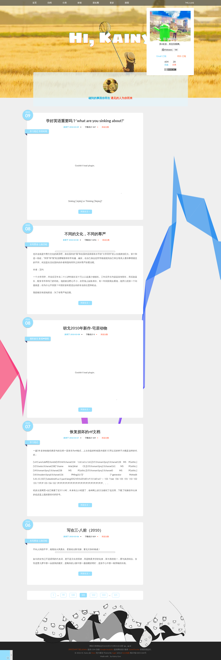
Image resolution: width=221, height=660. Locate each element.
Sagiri (114, 653)
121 (115, 595)
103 (104, 595)
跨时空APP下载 (75, 649)
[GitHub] (170, 49)
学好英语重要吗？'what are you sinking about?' (85, 121)
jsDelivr (84, 649)
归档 (50, 3)
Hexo (93, 653)
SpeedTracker (134, 649)
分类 (65, 3)
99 (63, 595)
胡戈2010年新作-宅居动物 (85, 328)
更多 (112, 3)
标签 (80, 3)
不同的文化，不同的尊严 (85, 234)
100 (73, 595)
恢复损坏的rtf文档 (85, 432)
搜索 (127, 3)
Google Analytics (107, 649)
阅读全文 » (85, 212)
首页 (34, 3)
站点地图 (125, 653)
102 (93, 595)
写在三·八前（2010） (85, 530)
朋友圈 (96, 3)
